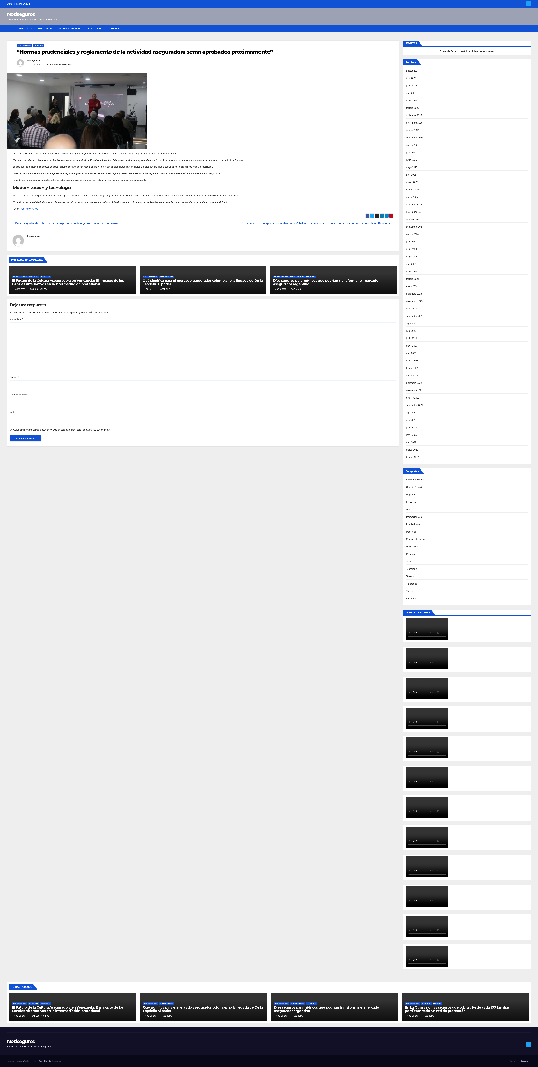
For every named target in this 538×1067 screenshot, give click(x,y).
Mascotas (411, 532)
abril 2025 (411, 175)
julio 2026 (411, 78)
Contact (513, 1061)
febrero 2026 (412, 108)
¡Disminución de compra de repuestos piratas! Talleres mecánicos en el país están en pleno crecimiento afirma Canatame (316, 223)
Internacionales (69, 28)
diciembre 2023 (414, 294)
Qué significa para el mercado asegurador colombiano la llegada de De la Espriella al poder (203, 282)
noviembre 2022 (414, 390)
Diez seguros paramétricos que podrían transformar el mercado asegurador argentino (325, 282)
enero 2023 (412, 375)
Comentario (16, 319)
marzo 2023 (412, 360)
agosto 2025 (412, 145)
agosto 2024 (412, 234)
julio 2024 (411, 242)
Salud (409, 561)
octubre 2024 (412, 219)
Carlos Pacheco (38, 289)
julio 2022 (411, 420)
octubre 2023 (412, 308)
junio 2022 (411, 427)
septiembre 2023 (414, 316)
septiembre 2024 (414, 227)
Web (12, 412)
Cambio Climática (415, 487)
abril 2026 (411, 93)
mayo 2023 (412, 346)
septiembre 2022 (414, 405)
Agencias (35, 60)
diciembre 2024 (414, 204)
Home (503, 1061)
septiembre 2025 (414, 137)
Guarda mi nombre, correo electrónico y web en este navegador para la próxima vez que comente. (61, 430)
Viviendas (411, 598)
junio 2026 (411, 85)
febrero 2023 (412, 368)
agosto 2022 (412, 412)
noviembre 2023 (414, 301)
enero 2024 (412, 286)
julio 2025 (411, 152)
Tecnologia (94, 28)
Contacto (114, 28)
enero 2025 (412, 197)
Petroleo (410, 554)
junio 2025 (411, 160)
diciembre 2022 (414, 383)
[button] (529, 28)
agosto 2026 (412, 71)
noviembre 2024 (414, 212)
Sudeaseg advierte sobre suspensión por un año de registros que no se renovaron (66, 223)
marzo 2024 (412, 271)
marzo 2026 (412, 100)
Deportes (411, 494)
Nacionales (45, 28)
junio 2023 (411, 338)
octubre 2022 (412, 398)
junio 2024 (411, 249)
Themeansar (56, 1061)
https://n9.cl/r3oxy (29, 209)
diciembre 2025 (414, 115)
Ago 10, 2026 (151, 1016)
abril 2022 (411, 442)
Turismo (410, 591)
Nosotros (25, 28)
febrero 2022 (412, 457)
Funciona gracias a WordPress (20, 1061)
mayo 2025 (412, 167)
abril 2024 (411, 264)
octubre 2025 (412, 130)
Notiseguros (21, 14)
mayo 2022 (412, 435)
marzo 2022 (412, 450)
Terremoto (411, 576)
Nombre (14, 377)
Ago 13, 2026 (20, 1016)
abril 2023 (411, 353)
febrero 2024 (412, 279)
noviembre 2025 (414, 123)
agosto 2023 (412, 323)
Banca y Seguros (25, 45)
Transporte (411, 584)
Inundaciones (413, 524)
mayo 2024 (412, 256)
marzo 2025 (412, 182)
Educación (411, 502)
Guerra (409, 509)
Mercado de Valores (416, 539)
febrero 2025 (412, 189)
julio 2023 (411, 331)
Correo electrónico (20, 395)
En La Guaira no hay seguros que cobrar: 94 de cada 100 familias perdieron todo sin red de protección (457, 1009)
